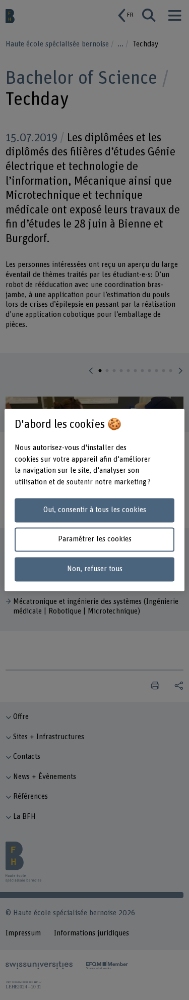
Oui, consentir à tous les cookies (94, 510)
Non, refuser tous (94, 569)
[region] (94, 500)
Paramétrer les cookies (95, 539)
